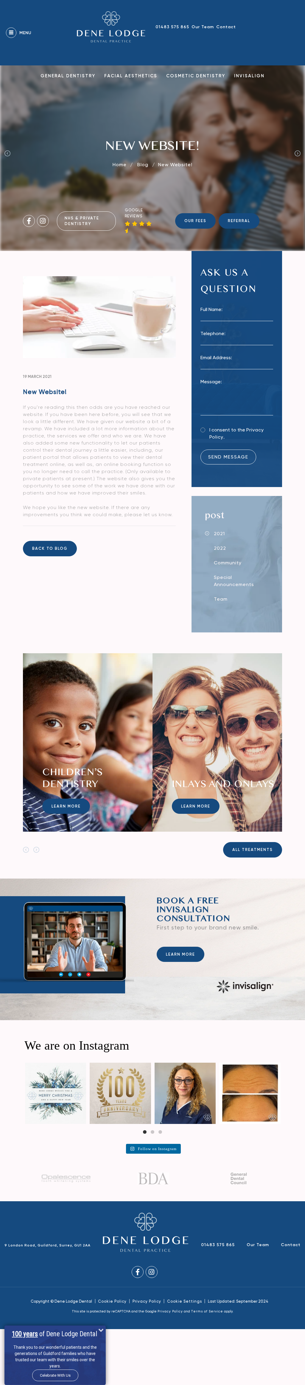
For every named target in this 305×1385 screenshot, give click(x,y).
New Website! (175, 164)
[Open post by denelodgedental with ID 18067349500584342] (185, 1093)
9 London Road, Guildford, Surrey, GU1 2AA (47, 1245)
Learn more (66, 806)
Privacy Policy (147, 1301)
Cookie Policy (112, 1301)
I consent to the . (236, 433)
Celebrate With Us (55, 1375)
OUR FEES (195, 221)
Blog (143, 164)
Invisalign (249, 75)
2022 (220, 548)
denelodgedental (54, 1068)
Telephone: (212, 333)
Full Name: (211, 309)
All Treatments (252, 849)
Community (228, 563)
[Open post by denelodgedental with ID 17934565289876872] (120, 1093)
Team (221, 599)
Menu (25, 32)
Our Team (203, 26)
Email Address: (216, 357)
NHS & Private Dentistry (82, 221)
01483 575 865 (172, 26)
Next (298, 153)
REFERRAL (239, 221)
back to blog (50, 548)
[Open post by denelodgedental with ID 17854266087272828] (55, 1093)
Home (120, 164)
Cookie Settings (184, 1301)
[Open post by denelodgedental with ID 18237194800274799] (250, 1093)
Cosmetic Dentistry (195, 75)
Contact (226, 26)
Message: (211, 381)
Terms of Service (207, 1311)
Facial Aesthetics (130, 75)
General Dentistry (68, 75)
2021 (219, 533)
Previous (7, 153)
